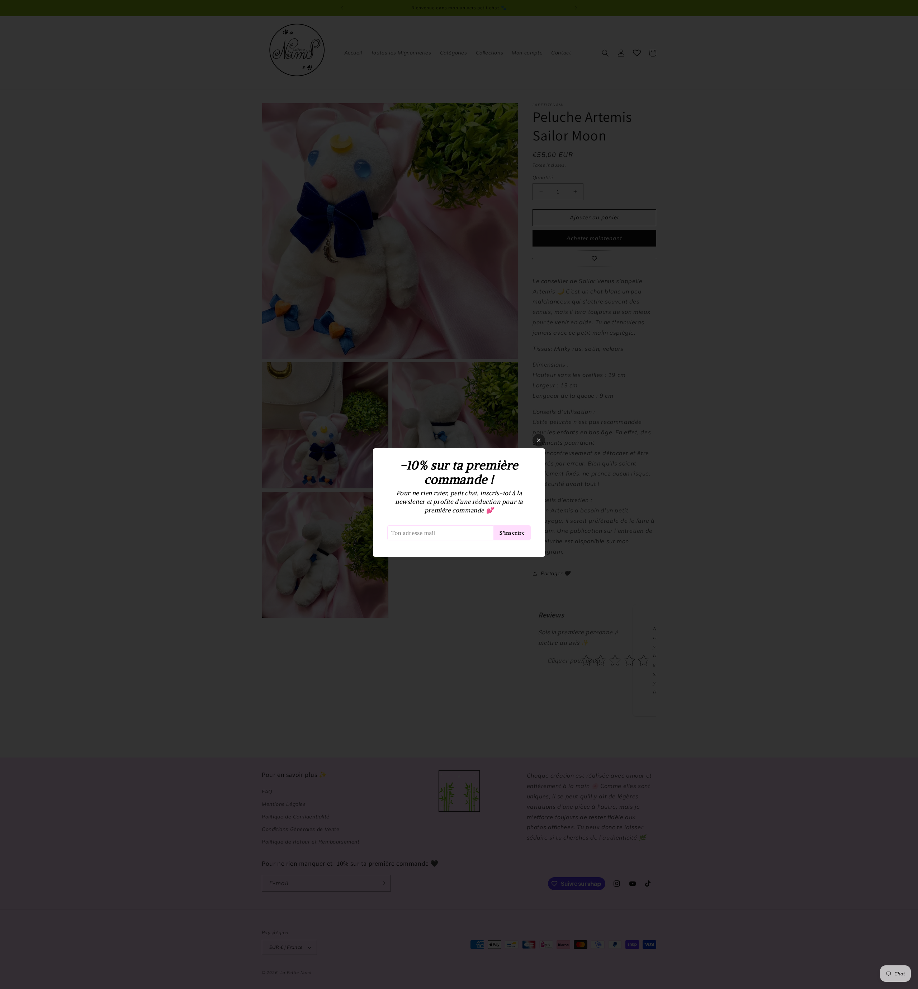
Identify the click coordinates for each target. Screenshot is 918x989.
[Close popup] (539, 440)
